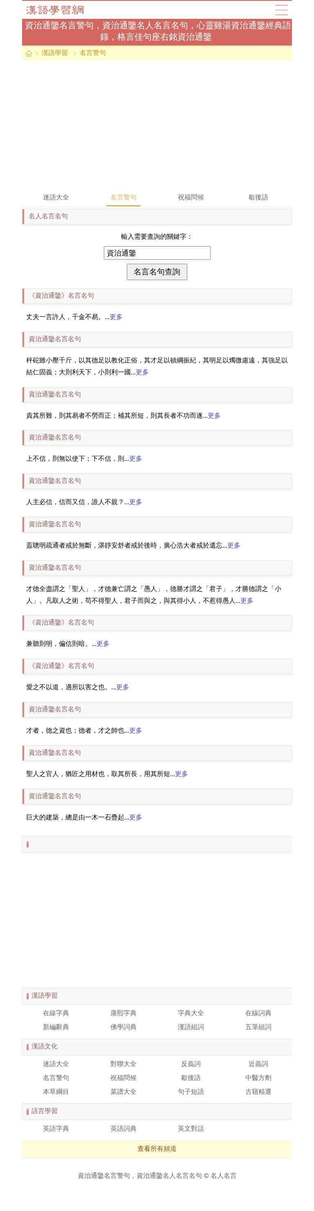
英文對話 (191, 1129)
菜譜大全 (123, 1092)
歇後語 (258, 198)
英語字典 (56, 1129)
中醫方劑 (258, 1078)
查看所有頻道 (157, 1149)
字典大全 (191, 1013)
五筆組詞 (258, 1027)
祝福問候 (191, 198)
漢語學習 (55, 53)
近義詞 (258, 1064)
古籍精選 (258, 1092)
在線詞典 (258, 1013)
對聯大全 (123, 1064)
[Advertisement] (157, 125)
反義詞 (191, 1064)
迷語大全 (56, 198)
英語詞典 (123, 1129)
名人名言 (224, 1176)
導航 (282, 10)
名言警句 (93, 53)
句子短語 (191, 1092)
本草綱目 (56, 1092)
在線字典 (56, 1013)
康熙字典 (123, 1013)
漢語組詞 (191, 1027)
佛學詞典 (123, 1027)
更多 (116, 317)
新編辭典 (56, 1027)
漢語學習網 (63, 10)
